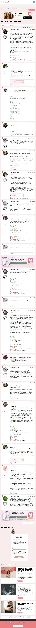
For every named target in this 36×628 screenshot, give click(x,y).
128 (30, 25)
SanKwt (5, 360)
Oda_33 (5, 156)
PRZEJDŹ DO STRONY (18, 626)
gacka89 (5, 221)
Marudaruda (5, 502)
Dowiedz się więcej (20, 623)
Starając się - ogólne (7, 8)
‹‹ (22, 523)
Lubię (31, 29)
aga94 (5, 35)
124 (25, 25)
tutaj (12, 554)
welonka (5, 144)
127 (29, 25)
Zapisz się (19, 557)
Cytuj (28, 29)
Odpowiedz (31, 9)
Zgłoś (34, 29)
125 (26, 25)
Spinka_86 (5, 69)
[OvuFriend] (5, 2)
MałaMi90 (5, 93)
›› (34, 523)
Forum (2, 8)
